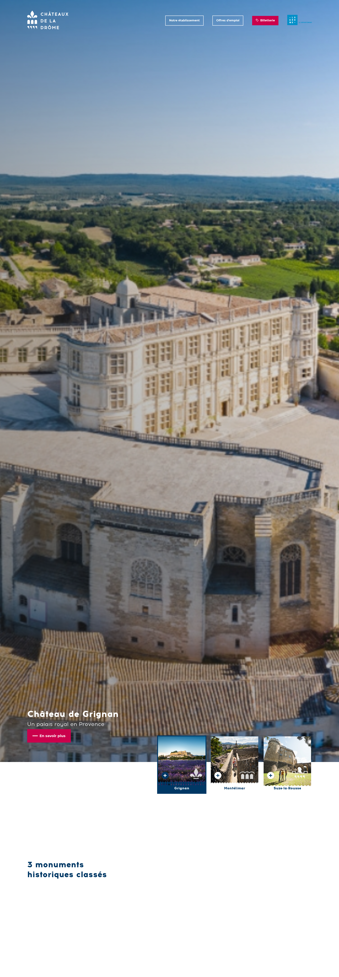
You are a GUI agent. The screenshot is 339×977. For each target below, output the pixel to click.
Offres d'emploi (227, 20)
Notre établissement (184, 20)
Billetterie (267, 20)
